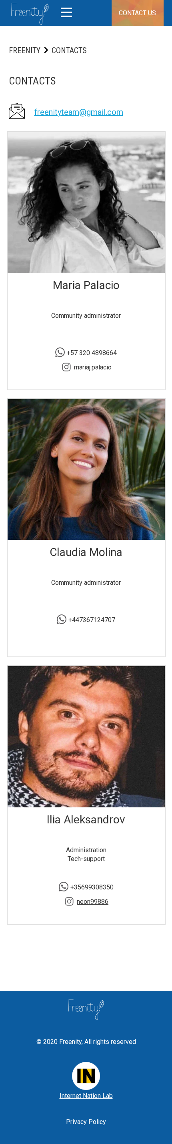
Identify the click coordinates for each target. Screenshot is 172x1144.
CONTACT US (137, 13)
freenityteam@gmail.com (78, 112)
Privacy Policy (86, 1122)
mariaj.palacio (93, 367)
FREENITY (24, 50)
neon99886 (92, 901)
